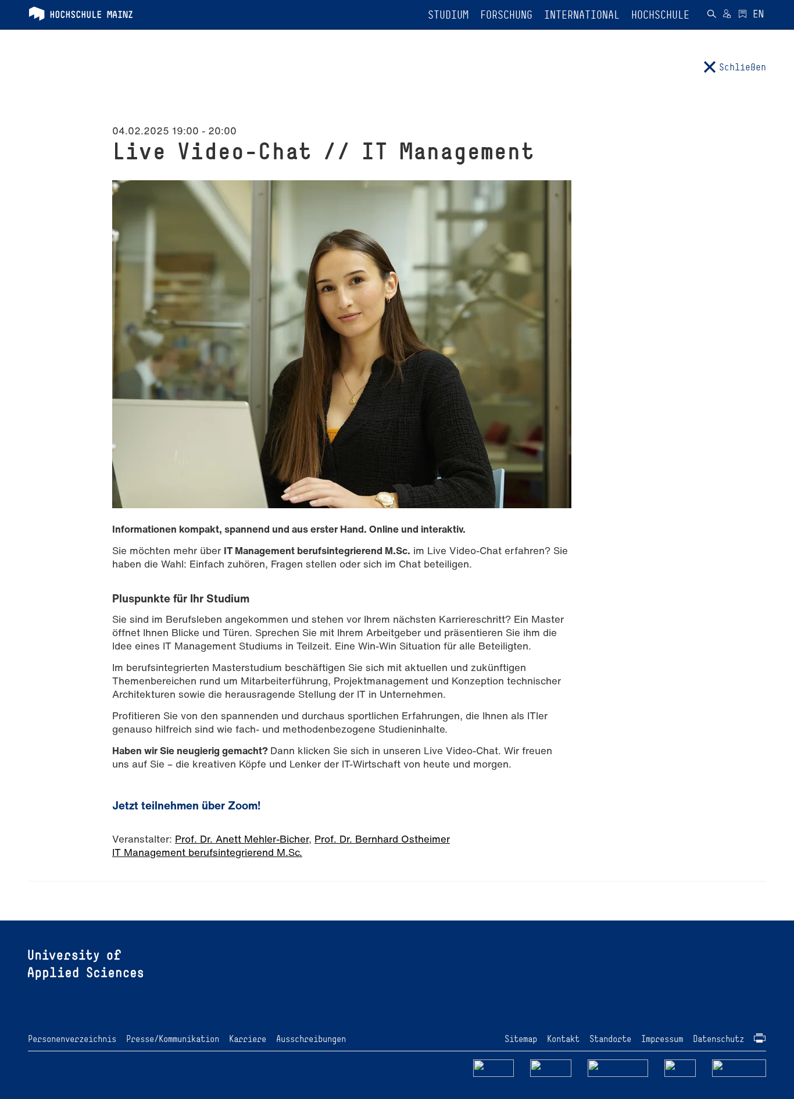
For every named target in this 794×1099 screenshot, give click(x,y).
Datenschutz (718, 1038)
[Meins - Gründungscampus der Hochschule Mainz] (550, 1067)
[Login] (727, 15)
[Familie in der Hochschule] (739, 1067)
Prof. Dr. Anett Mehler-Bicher (242, 839)
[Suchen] (711, 15)
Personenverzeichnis (72, 1038)
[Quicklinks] (742, 15)
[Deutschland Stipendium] (493, 1067)
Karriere (247, 1038)
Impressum (662, 1038)
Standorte (610, 1038)
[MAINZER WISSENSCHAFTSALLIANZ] (618, 1067)
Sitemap (521, 1038)
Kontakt (563, 1038)
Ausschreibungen (311, 1038)
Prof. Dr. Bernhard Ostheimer (382, 839)
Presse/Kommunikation (172, 1038)
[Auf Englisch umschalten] (758, 15)
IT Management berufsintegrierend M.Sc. (207, 852)
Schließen (742, 67)
